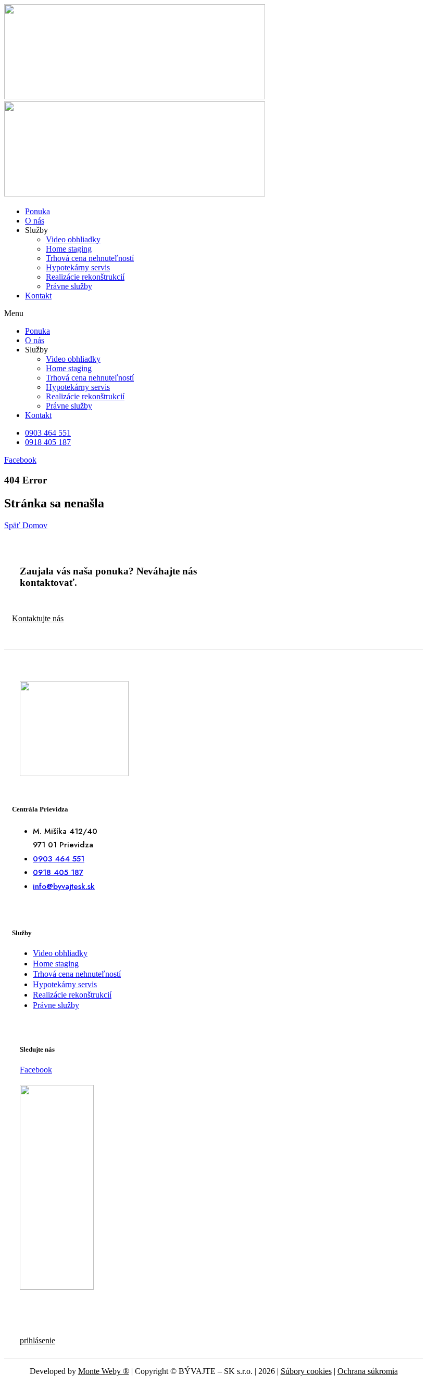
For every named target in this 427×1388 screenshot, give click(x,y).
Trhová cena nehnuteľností (90, 258)
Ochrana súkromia (367, 1371)
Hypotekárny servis (78, 267)
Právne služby (69, 286)
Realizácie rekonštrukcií (85, 276)
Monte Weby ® (103, 1371)
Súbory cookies (306, 1371)
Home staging (69, 248)
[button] (213, 313)
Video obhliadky (73, 239)
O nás (34, 220)
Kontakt (38, 295)
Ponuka (37, 211)
